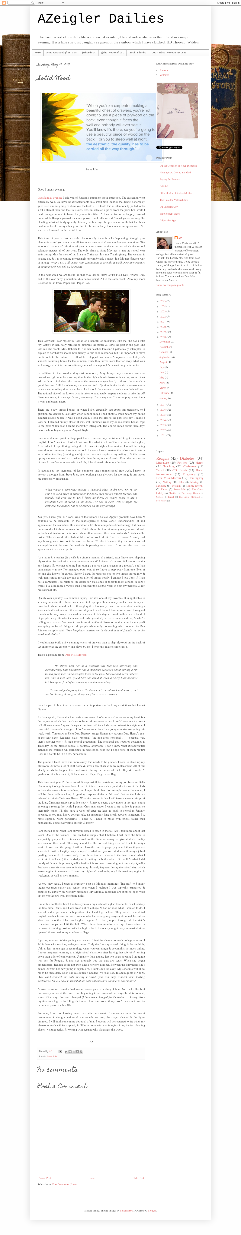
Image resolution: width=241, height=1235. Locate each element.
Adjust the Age (168, 220)
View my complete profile (170, 285)
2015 (163, 414)
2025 (163, 301)
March (163, 388)
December (165, 341)
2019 (163, 332)
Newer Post (45, 1178)
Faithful (164, 186)
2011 (163, 435)
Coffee (159, 496)
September (165, 357)
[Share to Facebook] (77, 1051)
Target (171, 496)
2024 (163, 306)
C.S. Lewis (179, 470)
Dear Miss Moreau (76, 654)
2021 (163, 322)
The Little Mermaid (189, 496)
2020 (163, 327)
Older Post (138, 1178)
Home (38, 52)
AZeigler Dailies (101, 19)
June (162, 372)
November (165, 347)
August (163, 362)
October (164, 352)
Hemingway (195, 478)
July (162, 367)
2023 (163, 311)
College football (194, 485)
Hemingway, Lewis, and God (175, 172)
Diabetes (187, 458)
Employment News (170, 213)
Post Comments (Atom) (65, 1184)
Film (181, 482)
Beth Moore (161, 500)
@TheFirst (89, 52)
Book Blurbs (138, 52)
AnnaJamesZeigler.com (61, 52)
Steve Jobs (52, 1056)
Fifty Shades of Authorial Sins (176, 193)
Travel (160, 470)
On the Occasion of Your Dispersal (178, 165)
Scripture (161, 485)
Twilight (176, 485)
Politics (182, 462)
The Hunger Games (190, 493)
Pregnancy (189, 474)
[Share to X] (74, 1051)
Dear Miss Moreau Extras (169, 52)
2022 (163, 316)
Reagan (162, 458)
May (162, 377)
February (164, 393)
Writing (167, 482)
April (162, 382)
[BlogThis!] (70, 1051)
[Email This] (67, 1051)
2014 (163, 420)
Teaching (169, 466)
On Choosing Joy (169, 206)
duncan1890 (126, 1210)
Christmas (189, 466)
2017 (163, 404)
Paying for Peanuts (170, 179)
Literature (162, 462)
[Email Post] (60, 1051)
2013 (163, 425)
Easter (164, 489)
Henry (199, 462)
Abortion (173, 493)
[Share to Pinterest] (81, 1051)
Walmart (164, 75)
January (163, 398)
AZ (180, 238)
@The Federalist (112, 52)
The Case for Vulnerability (174, 200)
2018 (163, 337)
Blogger (152, 1210)
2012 (163, 430)
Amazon (164, 70)
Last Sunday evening (50, 197)
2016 (163, 409)
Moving (194, 482)
